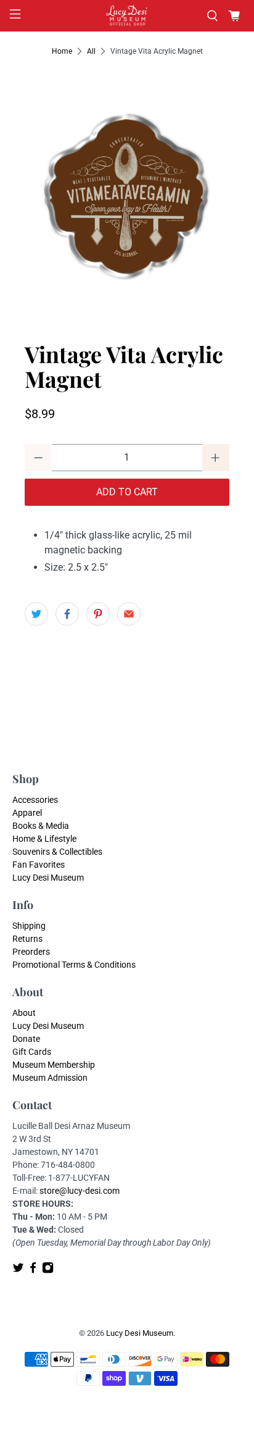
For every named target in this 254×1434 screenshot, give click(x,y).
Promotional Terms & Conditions (74, 965)
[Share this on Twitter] (36, 614)
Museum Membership (53, 1065)
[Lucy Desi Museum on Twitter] (18, 1271)
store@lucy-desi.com (79, 1191)
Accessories (35, 800)
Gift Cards (31, 1052)
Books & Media (40, 826)
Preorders (31, 952)
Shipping (29, 926)
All (91, 51)
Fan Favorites (38, 865)
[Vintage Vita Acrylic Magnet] (127, 194)
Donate (26, 1039)
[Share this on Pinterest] (98, 614)
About (24, 1013)
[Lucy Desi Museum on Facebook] (33, 1271)
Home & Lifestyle (44, 839)
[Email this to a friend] (129, 614)
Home (62, 51)
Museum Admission (50, 1078)
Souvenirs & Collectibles (57, 852)
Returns (27, 939)
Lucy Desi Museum (48, 878)
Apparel (27, 813)
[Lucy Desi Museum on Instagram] (48, 1271)
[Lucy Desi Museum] (126, 15)
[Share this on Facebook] (67, 614)
